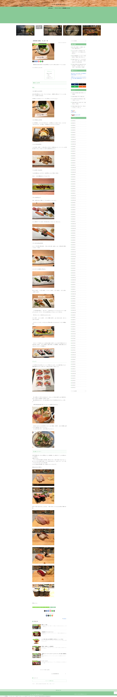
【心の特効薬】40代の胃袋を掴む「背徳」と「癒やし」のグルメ (41, 607)
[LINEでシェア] (40, 61)
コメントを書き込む (49, 680)
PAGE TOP (59, 690)
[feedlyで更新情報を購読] (50, 615)
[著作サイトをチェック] (46, 615)
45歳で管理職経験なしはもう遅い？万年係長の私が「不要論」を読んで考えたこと (79, 56)
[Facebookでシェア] (35, 61)
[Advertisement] (58, 16)
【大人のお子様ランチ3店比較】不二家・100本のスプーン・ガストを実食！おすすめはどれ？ (79, 52)
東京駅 (55, 607)
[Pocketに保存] (39, 61)
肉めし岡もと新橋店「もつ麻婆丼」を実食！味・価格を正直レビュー (78, 48)
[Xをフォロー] (48, 615)
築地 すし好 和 (49, 73)
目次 (48, 71)
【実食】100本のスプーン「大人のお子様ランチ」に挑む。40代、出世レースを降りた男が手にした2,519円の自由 (79, 61)
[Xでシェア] (33, 61)
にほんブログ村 (73, 112)
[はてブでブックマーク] (37, 61)
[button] (42, 61)
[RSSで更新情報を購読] (52, 615)
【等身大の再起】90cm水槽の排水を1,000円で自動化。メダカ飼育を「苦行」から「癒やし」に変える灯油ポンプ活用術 (79, 66)
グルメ (52, 607)
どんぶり (49, 76)
